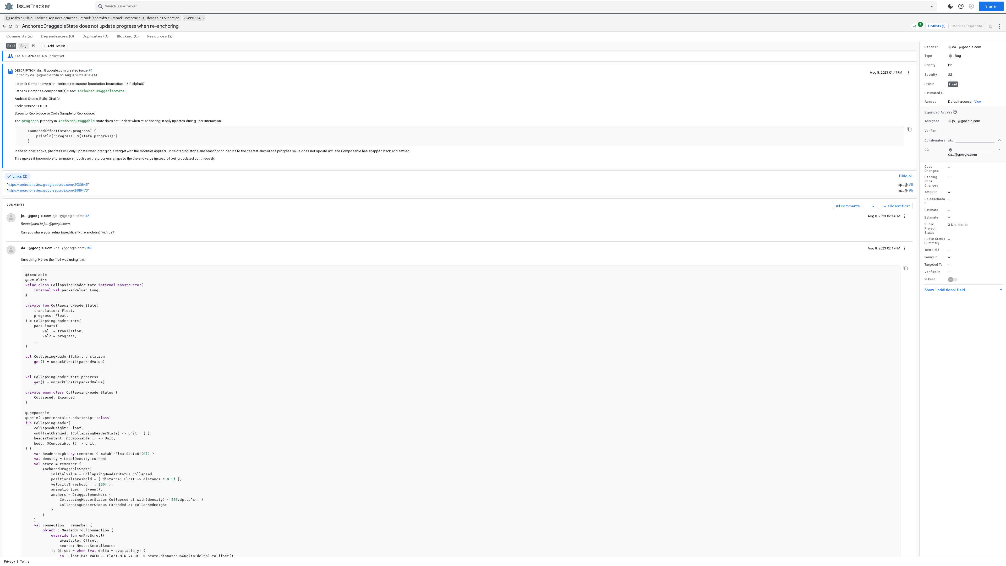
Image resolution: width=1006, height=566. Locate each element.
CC (927, 150)
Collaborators (935, 140)
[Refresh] (10, 26)
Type (928, 56)
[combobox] (516, 6)
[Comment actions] (904, 216)
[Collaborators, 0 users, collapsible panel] (974, 140)
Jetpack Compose (124, 18)
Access (931, 102)
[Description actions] (908, 72)
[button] (963, 55)
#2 (86, 216)
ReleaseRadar (935, 201)
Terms (25, 561)
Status (930, 84)
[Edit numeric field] (975, 93)
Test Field (932, 250)
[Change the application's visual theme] (950, 6)
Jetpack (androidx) (93, 18)
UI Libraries (150, 18)
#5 (911, 185)
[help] (961, 6)
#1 (90, 70)
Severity (931, 75)
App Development (62, 18)
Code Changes (931, 169)
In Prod (930, 279)
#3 (88, 248)
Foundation (170, 18)
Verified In (932, 272)
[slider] (920, 299)
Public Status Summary (935, 241)
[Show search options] (931, 6)
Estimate (931, 210)
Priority (930, 65)
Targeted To (933, 264)
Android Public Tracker (28, 18)
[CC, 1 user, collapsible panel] (974, 149)
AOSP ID (931, 192)
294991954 (192, 18)
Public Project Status (930, 228)
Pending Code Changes (931, 181)
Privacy (9, 561)
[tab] (19, 36)
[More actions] (1000, 26)
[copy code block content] (909, 129)
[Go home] (4, 26)
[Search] (100, 6)
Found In (931, 257)
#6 (911, 190)
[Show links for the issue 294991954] (203, 18)
